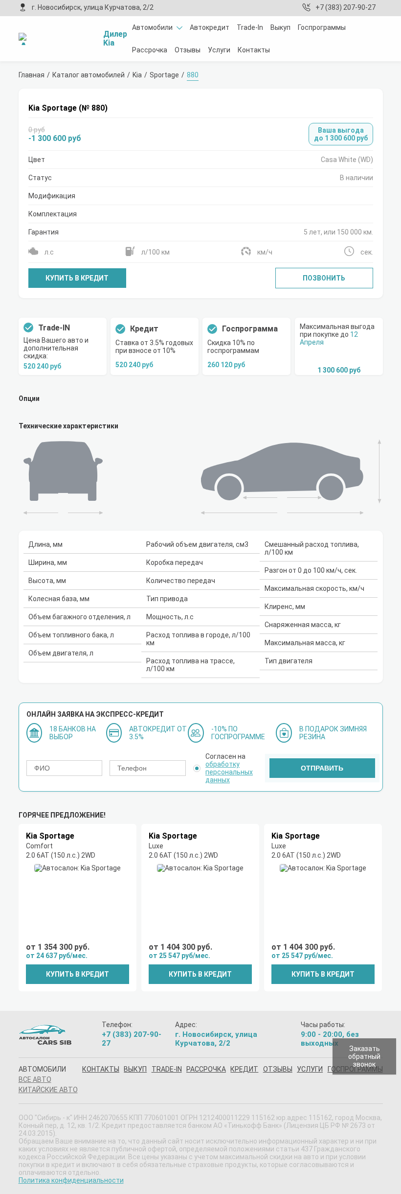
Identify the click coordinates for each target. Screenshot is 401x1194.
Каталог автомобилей (88, 75)
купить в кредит (77, 974)
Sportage (164, 75)
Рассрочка (149, 50)
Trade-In (250, 27)
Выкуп (280, 27)
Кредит (244, 1069)
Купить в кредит (77, 278)
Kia (137, 75)
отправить (322, 768)
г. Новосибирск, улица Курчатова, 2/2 (93, 7)
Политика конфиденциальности (71, 1180)
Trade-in (167, 1069)
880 (193, 75)
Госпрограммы (322, 27)
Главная (32, 75)
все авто (35, 1079)
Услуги (219, 50)
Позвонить (324, 278)
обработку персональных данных (229, 772)
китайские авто (48, 1090)
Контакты (254, 50)
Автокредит (209, 27)
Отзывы (187, 50)
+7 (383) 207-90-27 (345, 7)
